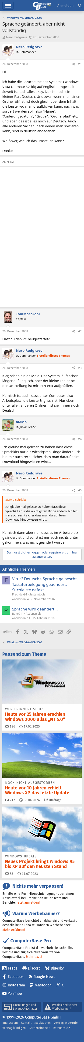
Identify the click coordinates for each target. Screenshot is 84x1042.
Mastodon (43, 985)
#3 (80, 368)
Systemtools (37, 594)
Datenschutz (61, 1028)
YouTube (15, 993)
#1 (80, 64)
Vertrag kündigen (14, 1028)
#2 (80, 331)
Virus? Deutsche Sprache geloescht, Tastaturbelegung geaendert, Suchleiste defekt (45, 584)
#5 (80, 490)
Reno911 (18, 614)
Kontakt (26, 1022)
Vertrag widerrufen (66, 1022)
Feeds (13, 968)
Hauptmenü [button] (8, 6)
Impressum (10, 1022)
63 (11, 874)
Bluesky (57, 968)
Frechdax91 (19, 594)
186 (12, 726)
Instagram (16, 985)
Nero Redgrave (16, 37)
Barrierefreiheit (39, 1028)
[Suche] (80, 5)
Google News (44, 976)
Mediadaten (43, 1022)
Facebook (16, 976)
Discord (34, 968)
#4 (80, 439)
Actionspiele (34, 614)
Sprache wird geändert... (35, 609)
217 (12, 800)
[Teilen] (73, 64)
